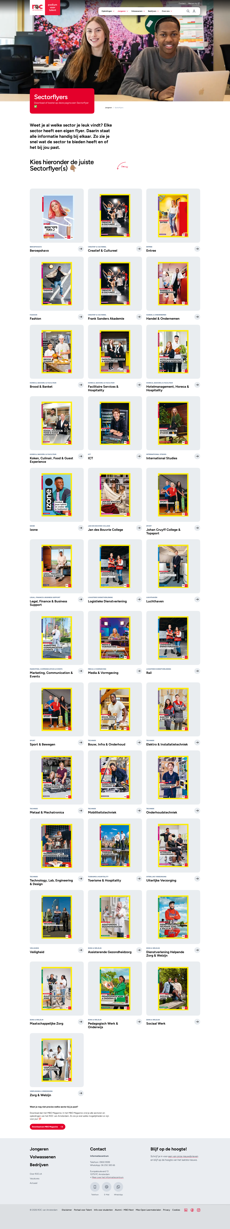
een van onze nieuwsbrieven (183, 1156)
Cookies (176, 1210)
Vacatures (34, 1178)
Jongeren (39, 1149)
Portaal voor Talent (83, 1210)
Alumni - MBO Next (124, 1210)
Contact (182, 3)
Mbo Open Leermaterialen (148, 1210)
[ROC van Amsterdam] (45, 7)
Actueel (33, 1183)
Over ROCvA (36, 1174)
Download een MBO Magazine (45, 1127)
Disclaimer (67, 1210)
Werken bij (192, 3)
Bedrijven (39, 1164)
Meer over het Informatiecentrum (108, 1177)
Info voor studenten (103, 1210)
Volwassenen (43, 1157)
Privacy (166, 1210)
